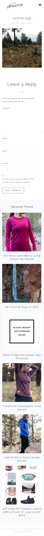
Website (5, 163)
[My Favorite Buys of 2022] (21, 284)
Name (5, 138)
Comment (6, 108)
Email (5, 151)
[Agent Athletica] (15, 7)
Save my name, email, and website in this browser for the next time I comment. (18, 180)
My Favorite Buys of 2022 (22, 306)
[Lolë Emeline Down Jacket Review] (21, 434)
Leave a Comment (26, 23)
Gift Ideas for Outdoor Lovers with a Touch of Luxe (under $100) (22, 512)
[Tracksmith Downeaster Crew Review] (21, 383)
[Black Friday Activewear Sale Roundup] (21, 332)
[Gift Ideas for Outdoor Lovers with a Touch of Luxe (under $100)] (21, 486)
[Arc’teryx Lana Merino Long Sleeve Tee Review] (21, 233)
